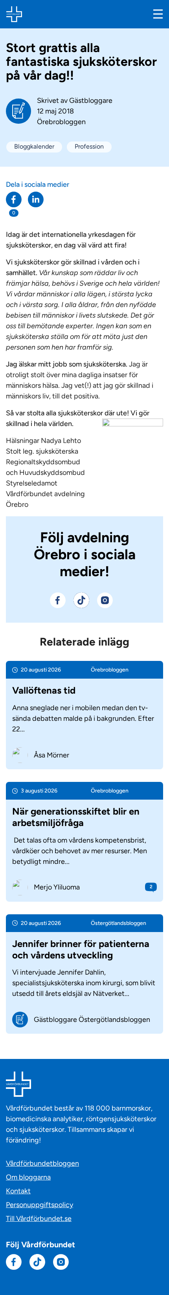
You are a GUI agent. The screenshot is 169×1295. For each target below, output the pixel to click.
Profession (89, 146)
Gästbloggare (90, 100)
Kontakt (18, 1191)
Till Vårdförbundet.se (39, 1218)
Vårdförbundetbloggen (42, 1163)
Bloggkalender (34, 146)
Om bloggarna (28, 1177)
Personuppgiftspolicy (39, 1204)
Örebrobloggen (61, 121)
